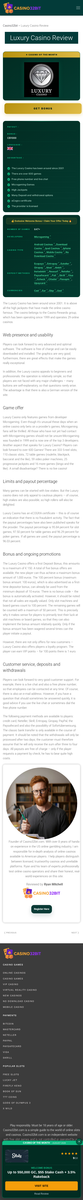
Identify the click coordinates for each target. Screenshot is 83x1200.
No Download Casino (18, 1001)
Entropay (52, 263)
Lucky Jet (10, 1080)
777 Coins (10, 1097)
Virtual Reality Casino (20, 990)
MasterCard (12, 1029)
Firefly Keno (12, 1085)
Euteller (65, 263)
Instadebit (40, 271)
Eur (44, 290)
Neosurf (53, 271)
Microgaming (41, 236)
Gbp (51, 290)
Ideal (49, 267)
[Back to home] (22, 8)
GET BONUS (43, 108)
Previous (11, 932)
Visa (6, 1052)
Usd (59, 290)
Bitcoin (8, 1023)
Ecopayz (39, 263)
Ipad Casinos (52, 248)
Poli (54, 275)
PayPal (7, 1040)
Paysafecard (41, 275)
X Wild (7, 1108)
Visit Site (41, 1185)
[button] (78, 8)
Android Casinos (43, 244)
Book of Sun (12, 1091)
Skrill (62, 275)
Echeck (41, 279)
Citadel (52, 279)
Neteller (65, 271)
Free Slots (11, 1074)
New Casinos (12, 995)
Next (74, 932)
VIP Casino (10, 984)
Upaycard (39, 283)
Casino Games (13, 978)
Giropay (38, 267)
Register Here (41, 909)
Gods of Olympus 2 (17, 1102)
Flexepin (64, 279)
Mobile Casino (54, 252)
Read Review (41, 1193)
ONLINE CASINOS (14, 972)
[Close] (79, 1141)
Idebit (58, 267)
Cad (36, 290)
